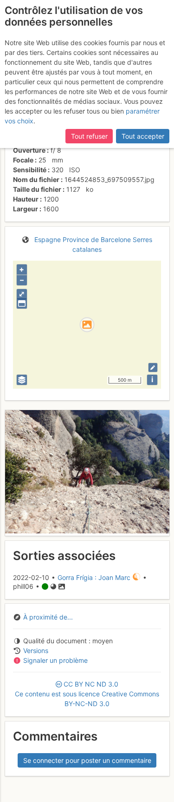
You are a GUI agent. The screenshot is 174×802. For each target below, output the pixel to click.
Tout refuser (89, 136)
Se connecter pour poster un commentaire (87, 760)
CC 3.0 (87, 694)
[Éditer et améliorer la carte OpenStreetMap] (152, 367)
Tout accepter (143, 136)
